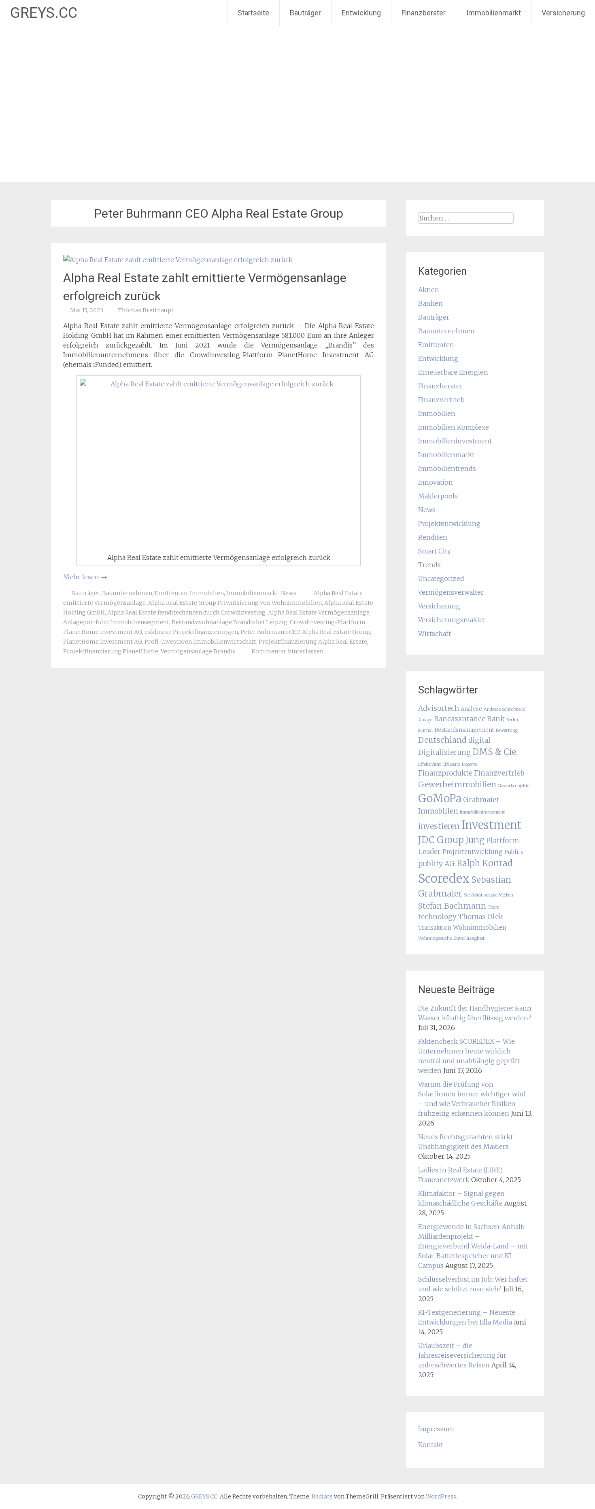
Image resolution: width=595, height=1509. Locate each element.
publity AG (436, 863)
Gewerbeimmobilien (457, 784)
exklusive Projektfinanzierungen (191, 632)
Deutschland (442, 740)
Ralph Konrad (485, 863)
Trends (429, 565)
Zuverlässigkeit (468, 938)
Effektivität (429, 764)
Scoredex (444, 878)
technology (437, 916)
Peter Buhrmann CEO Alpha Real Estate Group (305, 632)
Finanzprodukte (445, 773)
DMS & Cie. (495, 752)
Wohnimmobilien (479, 927)
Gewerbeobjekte (513, 785)
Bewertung (507, 730)
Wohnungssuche (435, 938)
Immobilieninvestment (455, 441)
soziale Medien (498, 895)
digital (479, 740)
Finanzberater (424, 12)
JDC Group (441, 840)
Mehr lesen (85, 577)
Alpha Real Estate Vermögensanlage (319, 612)
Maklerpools (438, 496)
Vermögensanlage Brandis (198, 651)
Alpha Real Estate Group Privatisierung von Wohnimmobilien (235, 602)
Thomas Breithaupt (146, 310)
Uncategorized (441, 578)
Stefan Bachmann (452, 906)
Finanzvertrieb (441, 400)
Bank (496, 718)
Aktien (428, 290)
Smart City (434, 551)
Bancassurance (459, 718)
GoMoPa (439, 798)
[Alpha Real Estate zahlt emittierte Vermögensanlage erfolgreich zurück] (178, 260)
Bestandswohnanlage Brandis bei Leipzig (229, 622)
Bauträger (305, 12)
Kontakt (430, 1445)
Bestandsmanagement (464, 730)
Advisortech (438, 708)
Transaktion (434, 927)
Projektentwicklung (449, 523)
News (288, 593)
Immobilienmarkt (493, 12)
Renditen (432, 537)
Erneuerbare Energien (453, 372)
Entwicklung (361, 12)
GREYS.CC (43, 12)
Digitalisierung (444, 752)
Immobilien (207, 593)
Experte (469, 764)
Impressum (436, 1429)
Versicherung (563, 12)
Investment (491, 825)
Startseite (253, 12)
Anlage (425, 720)
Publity (514, 852)
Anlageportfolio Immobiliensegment (116, 622)
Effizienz (451, 764)
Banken (430, 303)
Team (493, 907)
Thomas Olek (480, 916)
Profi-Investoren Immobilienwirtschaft (200, 641)
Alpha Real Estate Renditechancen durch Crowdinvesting (186, 612)
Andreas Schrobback (504, 709)
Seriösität (473, 895)
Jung (474, 840)
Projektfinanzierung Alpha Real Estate (313, 641)
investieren (439, 826)
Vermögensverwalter (451, 592)
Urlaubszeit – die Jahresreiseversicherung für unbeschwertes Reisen (462, 1355)
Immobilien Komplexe (453, 427)
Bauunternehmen (127, 593)
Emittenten (171, 593)
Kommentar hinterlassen (287, 651)
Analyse (471, 709)
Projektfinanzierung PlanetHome (110, 651)
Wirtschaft (434, 633)
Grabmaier (481, 799)
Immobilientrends (447, 468)
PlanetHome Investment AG (102, 641)
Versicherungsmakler (452, 620)
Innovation (435, 482)
